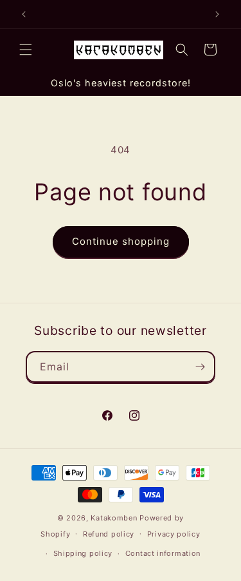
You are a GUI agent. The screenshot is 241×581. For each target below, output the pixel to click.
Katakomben (114, 517)
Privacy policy (174, 533)
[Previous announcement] (24, 14)
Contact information (163, 553)
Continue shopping (121, 241)
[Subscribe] (200, 367)
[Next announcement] (217, 14)
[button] (26, 49)
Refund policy (108, 533)
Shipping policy (83, 553)
